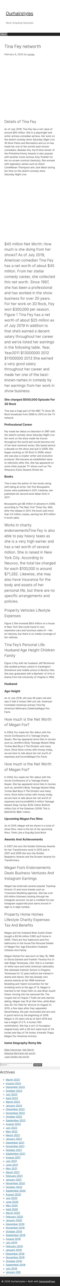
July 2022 (11, 1127)
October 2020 (14, 1187)
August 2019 (13, 1239)
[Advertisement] (30, 86)
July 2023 (11, 1094)
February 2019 (14, 1246)
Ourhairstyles (19, 13)
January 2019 (14, 1250)
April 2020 (12, 1209)
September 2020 (16, 1190)
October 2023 (14, 1090)
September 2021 (15, 1153)
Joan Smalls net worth (16, 1056)
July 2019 (11, 1242)
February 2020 (14, 1216)
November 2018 (15, 1257)
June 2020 (12, 1201)
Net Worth (28, 1049)
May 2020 (12, 1205)
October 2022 (14, 1116)
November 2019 (15, 1227)
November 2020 (15, 1183)
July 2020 (11, 1198)
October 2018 (14, 1261)
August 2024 (13, 1083)
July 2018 (11, 1268)
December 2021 (15, 1142)
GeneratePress (47, 1281)
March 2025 (13, 1079)
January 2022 (14, 1138)
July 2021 (11, 1161)
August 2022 (13, 1124)
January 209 (13, 1272)
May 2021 (11, 1168)
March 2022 (13, 1135)
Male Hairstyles (12, 1049)
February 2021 (14, 1175)
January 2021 (14, 1179)
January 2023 (14, 1105)
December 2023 (15, 1087)
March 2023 (13, 1101)
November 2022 (15, 1113)
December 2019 (15, 1224)
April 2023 (12, 1098)
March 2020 (13, 1213)
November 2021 (15, 1146)
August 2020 (13, 1194)
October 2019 (14, 1231)
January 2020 (14, 1220)
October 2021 (14, 1150)
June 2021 (12, 1164)
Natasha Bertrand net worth (19, 1053)
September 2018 (15, 1264)
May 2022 (11, 1131)
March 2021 (13, 1172)
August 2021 (13, 1157)
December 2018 (15, 1253)
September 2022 (15, 1120)
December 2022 (15, 1109)
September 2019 (15, 1235)
